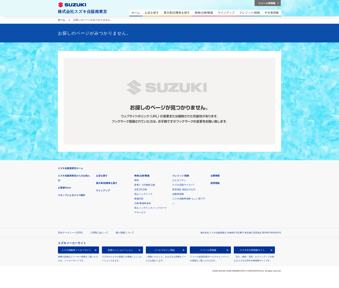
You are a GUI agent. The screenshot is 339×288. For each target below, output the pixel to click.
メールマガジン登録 (164, 250)
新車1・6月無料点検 (144, 185)
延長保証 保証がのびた (184, 189)
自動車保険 (178, 194)
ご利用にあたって (99, 232)
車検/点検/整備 (141, 175)
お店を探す (102, 175)
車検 (136, 180)
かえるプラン (179, 180)
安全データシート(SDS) (70, 232)
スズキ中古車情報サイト (252, 250)
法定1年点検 (140, 189)
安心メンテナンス (143, 194)
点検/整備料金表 (142, 203)
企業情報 (215, 175)
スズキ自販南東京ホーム (70, 168)
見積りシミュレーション (120, 250)
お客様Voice (64, 187)
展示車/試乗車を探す (106, 183)
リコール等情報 (208, 250)
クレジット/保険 (180, 175)
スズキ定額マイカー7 (183, 185)
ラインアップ (103, 190)
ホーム (61, 20)
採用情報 (215, 183)
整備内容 (138, 198)
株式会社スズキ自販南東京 (82, 11)
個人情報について (125, 232)
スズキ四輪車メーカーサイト (76, 250)
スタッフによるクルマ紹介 (71, 195)
